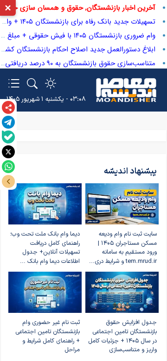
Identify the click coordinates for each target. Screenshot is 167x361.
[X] (8, 151)
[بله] (8, 137)
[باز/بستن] (8, 181)
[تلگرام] (8, 122)
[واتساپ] (8, 166)
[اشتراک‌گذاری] (8, 107)
